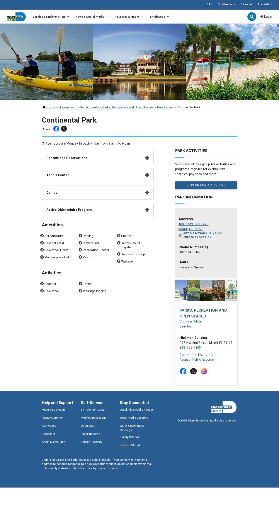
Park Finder (165, 107)
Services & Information (48, 17)
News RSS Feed (130, 445)
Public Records (90, 434)
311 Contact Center (93, 409)
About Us (206, 355)
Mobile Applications (93, 418)
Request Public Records (197, 359)
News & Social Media (89, 17)
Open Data (87, 426)
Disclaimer (48, 434)
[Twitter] (64, 129)
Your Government (127, 17)
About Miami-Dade (53, 442)
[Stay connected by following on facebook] (184, 371)
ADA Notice (49, 426)
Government (68, 107)
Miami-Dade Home (54, 409)
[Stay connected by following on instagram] (204, 371)
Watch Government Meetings (132, 428)
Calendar (246, 4)
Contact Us (188, 355)
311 (209, 4)
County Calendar (130, 437)
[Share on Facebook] (57, 129)
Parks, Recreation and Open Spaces (128, 107)
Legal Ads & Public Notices (137, 409)
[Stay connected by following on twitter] (194, 371)
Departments (89, 107)
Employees (157, 17)
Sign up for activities (206, 185)
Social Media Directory (134, 418)
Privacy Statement (53, 418)
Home (50, 107)
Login (267, 16)
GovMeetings (226, 4)
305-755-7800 (190, 347)
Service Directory (91, 442)
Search (252, 17)
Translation (265, 4)
